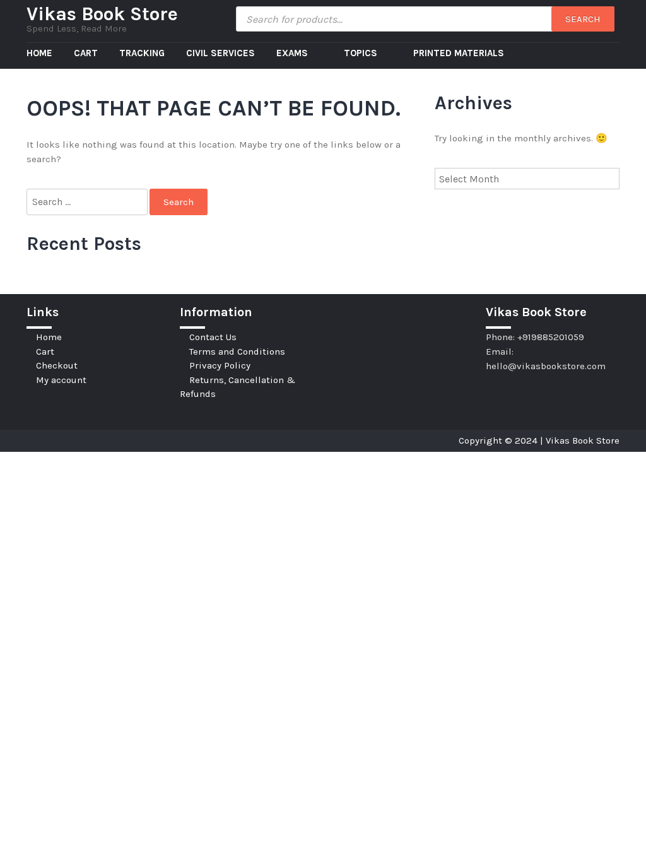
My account (61, 380)
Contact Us (213, 337)
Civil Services (220, 53)
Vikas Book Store (102, 13)
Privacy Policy (219, 365)
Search (583, 19)
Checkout (57, 365)
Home (39, 53)
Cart (86, 53)
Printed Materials (458, 53)
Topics (362, 53)
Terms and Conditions (237, 351)
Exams (293, 53)
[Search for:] (88, 202)
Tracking (142, 53)
